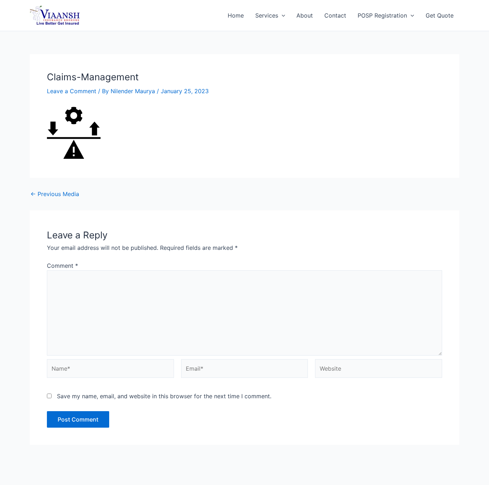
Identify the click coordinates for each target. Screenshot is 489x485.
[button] (281, 15)
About (304, 15)
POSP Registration (382, 15)
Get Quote (440, 15)
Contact (335, 15)
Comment (62, 265)
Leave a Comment (71, 91)
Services (266, 15)
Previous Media (54, 194)
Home (236, 15)
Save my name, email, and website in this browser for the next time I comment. (164, 396)
